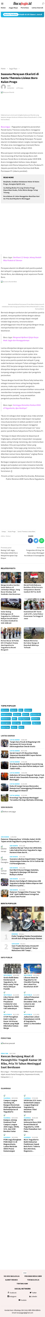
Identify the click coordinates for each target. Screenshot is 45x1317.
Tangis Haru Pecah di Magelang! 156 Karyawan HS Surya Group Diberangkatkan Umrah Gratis (25, 744)
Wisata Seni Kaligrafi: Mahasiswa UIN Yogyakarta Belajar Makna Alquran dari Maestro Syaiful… (26, 883)
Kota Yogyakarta (24, 719)
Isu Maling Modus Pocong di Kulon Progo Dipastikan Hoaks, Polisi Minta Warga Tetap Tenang (20, 190)
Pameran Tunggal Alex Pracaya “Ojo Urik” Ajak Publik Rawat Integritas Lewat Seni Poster (25, 894)
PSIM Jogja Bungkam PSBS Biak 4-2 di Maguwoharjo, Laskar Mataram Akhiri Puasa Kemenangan (12, 1145)
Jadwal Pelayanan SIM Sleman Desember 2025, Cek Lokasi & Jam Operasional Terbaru (32, 1003)
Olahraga (6, 1088)
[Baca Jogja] (22, 3)
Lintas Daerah (8, 735)
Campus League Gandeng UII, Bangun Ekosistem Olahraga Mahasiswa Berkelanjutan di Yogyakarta (12, 1106)
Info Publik (6, 957)
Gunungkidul (6, 723)
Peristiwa (6, 1038)
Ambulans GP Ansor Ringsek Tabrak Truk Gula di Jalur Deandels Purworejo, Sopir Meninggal (27, 777)
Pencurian (5, 710)
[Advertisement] (22, 42)
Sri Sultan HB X (35, 714)
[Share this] (30, 540)
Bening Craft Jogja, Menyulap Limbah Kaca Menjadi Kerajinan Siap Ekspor (9, 552)
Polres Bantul (6, 719)
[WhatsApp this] (41, 540)
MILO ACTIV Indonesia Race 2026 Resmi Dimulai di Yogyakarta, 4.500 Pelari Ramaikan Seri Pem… (32, 1125)
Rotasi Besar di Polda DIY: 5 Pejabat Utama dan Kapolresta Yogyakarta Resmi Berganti (10, 645)
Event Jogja (16, 723)
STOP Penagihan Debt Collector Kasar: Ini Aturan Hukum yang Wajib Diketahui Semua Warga (11, 1022)
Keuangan (17, 714)
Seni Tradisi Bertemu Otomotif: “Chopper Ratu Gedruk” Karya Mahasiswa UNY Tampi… (25, 948)
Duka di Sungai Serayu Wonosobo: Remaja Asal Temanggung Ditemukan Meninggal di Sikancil (26, 788)
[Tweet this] (36, 540)
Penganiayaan (6, 714)
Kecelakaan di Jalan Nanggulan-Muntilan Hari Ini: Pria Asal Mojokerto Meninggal (21, 197)
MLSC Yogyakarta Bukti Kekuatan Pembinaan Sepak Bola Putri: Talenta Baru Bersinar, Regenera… (32, 1145)
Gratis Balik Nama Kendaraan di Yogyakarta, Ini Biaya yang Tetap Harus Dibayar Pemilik (11, 983)
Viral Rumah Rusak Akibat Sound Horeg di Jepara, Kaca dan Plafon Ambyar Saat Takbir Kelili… (27, 766)
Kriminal (15, 934)
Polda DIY (14, 710)
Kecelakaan (26, 723)
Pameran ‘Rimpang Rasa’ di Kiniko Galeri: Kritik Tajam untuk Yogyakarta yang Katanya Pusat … (21, 840)
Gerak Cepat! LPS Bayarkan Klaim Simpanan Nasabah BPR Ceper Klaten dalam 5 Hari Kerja (25, 755)
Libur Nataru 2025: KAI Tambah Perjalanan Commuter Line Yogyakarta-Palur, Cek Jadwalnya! (11, 1003)
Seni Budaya (7, 807)
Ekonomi (25, 714)
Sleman (14, 727)
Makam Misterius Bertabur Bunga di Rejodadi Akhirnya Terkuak (31, 644)
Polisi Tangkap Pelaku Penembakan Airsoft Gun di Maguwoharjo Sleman (27, 937)
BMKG (14, 719)
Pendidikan (35, 719)
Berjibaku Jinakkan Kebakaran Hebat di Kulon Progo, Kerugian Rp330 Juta (21, 183)
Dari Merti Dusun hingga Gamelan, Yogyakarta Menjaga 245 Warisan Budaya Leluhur (24, 872)
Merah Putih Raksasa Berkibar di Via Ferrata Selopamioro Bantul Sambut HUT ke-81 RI (33, 588)
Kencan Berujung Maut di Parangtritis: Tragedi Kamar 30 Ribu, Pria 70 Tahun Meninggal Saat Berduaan (21, 1062)
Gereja (4, 531)
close (24, 1273)
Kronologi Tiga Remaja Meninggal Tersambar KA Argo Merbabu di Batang (26, 799)
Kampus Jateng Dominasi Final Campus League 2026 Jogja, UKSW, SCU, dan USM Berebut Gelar (11, 1125)
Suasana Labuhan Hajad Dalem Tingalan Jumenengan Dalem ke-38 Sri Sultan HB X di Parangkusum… (27, 861)
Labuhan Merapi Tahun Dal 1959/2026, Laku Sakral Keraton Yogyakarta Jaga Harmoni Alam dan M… (26, 850)
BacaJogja (5, 127)
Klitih (20, 710)
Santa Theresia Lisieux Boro (26, 531)
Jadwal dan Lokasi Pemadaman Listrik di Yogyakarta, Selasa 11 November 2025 (32, 1021)
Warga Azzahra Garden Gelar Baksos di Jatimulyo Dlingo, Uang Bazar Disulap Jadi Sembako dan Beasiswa (10, 589)
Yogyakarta (36, 723)
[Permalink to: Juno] (3, 87)
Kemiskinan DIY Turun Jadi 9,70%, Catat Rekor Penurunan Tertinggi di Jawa (33, 615)
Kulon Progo (12, 531)
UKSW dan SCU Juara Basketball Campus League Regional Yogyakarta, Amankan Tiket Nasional (32, 1106)
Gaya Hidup (15, 944)
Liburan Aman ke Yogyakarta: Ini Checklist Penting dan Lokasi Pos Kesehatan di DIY (31, 982)
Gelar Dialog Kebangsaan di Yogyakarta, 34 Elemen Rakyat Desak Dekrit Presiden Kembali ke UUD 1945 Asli (10, 617)
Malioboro (28, 710)
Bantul (21, 727)
